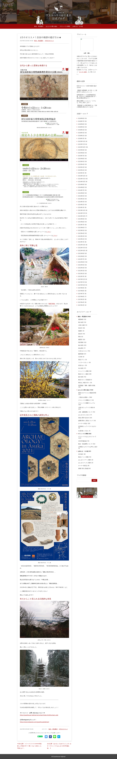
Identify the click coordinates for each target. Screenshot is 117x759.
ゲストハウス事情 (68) (84, 433)
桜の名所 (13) (82, 322)
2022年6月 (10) (82, 262)
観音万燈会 (52, 303)
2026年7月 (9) (82, 121)
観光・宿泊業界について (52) (86, 444)
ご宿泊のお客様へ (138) (85, 397)
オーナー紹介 (83, 72)
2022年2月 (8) (82, 273)
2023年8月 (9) (82, 222)
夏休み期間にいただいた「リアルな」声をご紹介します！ (86, 101)
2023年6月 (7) (82, 227)
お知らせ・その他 (78, 26)
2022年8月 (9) (82, 256)
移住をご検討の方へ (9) (85, 382)
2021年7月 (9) (82, 293)
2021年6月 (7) (82, 296)
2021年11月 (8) (82, 282)
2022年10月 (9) (82, 250)
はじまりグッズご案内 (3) (85, 462)
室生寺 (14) (81, 334)
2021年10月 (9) (82, 285)
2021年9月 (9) (82, 288)
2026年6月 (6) (82, 124)
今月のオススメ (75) (84, 351)
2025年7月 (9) (82, 155)
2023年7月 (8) (82, 224)
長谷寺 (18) (81, 328)
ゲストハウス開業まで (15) (86, 400)
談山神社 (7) (81, 348)
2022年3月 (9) (82, 270)
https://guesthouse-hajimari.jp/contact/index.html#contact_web (39, 715)
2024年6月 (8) (82, 193)
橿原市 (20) (81, 339)
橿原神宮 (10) (82, 319)
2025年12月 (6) (82, 141)
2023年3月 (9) (82, 236)
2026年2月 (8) (82, 135)
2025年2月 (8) (82, 170)
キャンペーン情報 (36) (84, 371)
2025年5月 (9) (82, 161)
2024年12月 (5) (82, 176)
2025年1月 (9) (82, 173)
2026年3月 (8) (82, 133)
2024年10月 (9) (82, 181)
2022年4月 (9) (82, 268)
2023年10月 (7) (82, 216)
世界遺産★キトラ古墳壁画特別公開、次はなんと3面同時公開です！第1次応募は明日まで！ (87, 96)
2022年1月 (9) (82, 276)
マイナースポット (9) (84, 362)
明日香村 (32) (82, 342)
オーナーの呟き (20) (84, 423)
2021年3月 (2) (82, 305)
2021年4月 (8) (82, 302)
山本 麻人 (87, 53)
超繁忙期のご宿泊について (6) (87, 420)
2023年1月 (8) (82, 242)
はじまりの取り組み (51, 26)
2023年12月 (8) (82, 210)
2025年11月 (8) (82, 144)
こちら (48, 231)
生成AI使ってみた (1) (84, 431)
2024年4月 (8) (82, 199)
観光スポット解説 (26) (84, 374)
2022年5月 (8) (82, 265)
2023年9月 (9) (82, 219)
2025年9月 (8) (82, 150)
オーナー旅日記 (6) (83, 465)
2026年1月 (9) (82, 138)
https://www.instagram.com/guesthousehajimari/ (34, 722)
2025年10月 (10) (83, 147)
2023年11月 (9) (82, 213)
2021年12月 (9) (82, 279)
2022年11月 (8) (82, 247)
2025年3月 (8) (82, 167)
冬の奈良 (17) (82, 368)
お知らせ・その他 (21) (84, 451)
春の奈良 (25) (82, 345)
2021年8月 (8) (82, 291)
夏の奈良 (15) (82, 377)
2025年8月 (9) (82, 153)
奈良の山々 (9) (82, 365)
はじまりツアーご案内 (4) (85, 460)
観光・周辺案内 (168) (84, 316)
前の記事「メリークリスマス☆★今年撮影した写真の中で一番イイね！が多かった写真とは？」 (29, 746)
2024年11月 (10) (83, 178)
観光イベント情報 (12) (84, 457)
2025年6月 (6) (82, 158)
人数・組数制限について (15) (86, 412)
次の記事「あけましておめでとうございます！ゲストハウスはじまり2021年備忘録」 (59, 746)
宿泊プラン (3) (82, 359)
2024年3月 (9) (82, 201)
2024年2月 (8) (82, 204)
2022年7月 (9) (82, 259)
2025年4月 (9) (82, 164)
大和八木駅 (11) (82, 325)
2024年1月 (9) (82, 207)
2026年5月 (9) (82, 127)
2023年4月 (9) (82, 233)
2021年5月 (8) (82, 299)
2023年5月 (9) (82, 230)
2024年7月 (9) (82, 190)
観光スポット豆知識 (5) (85, 379)
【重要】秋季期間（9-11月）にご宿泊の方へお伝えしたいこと (87, 91)
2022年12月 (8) (82, 245)
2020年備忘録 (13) (83, 441)
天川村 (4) (81, 357)
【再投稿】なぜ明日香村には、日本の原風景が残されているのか (87, 106)
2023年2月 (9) (82, 239)
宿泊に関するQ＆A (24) (85, 417)
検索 (94, 480)
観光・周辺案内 (38, 26)
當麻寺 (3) (81, 331)
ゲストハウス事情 (65, 26)
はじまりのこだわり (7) (85, 415)
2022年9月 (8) (82, 253)
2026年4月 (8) (82, 130)
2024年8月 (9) (82, 187)
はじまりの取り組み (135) (85, 390)
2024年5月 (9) (82, 196)
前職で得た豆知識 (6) (84, 468)
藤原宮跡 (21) (82, 354)
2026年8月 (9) (82, 118)
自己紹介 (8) (82, 454)
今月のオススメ (49, 40)
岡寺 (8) (80, 336)
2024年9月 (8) (82, 184)
